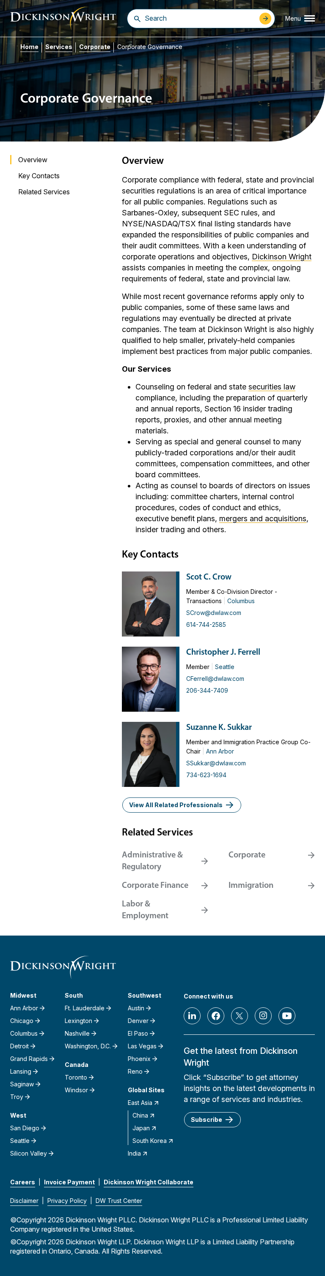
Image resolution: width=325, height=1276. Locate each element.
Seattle (224, 666)
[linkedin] (192, 1015)
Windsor (76, 1090)
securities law (271, 386)
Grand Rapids (29, 1058)
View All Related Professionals (176, 804)
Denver (138, 1020)
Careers (22, 1182)
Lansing (20, 1071)
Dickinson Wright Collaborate (148, 1182)
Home (29, 46)
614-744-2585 (206, 624)
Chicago (21, 1020)
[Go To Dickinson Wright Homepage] (63, 18)
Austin (136, 1008)
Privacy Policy (67, 1200)
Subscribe (206, 1119)
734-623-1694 (206, 774)
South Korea (149, 1140)
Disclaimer (24, 1200)
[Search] (137, 18)
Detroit (19, 1046)
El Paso (138, 1033)
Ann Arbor (220, 751)
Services (58, 46)
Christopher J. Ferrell (223, 652)
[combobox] (200, 18)
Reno (135, 1071)
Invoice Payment (69, 1182)
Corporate (94, 46)
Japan (141, 1128)
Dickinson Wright (281, 256)
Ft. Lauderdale (85, 1008)
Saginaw (22, 1084)
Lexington (78, 1020)
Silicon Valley (28, 1153)
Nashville (77, 1033)
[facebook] (215, 1015)
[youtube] (286, 1015)
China (140, 1115)
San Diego (24, 1128)
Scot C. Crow (208, 577)
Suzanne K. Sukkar (219, 728)
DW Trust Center (119, 1200)
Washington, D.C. (88, 1046)
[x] (239, 1015)
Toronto (76, 1077)
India (134, 1153)
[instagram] (263, 1015)
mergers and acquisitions (262, 518)
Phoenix (139, 1058)
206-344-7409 (207, 690)
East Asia (140, 1102)
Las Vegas (142, 1046)
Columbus (241, 600)
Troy (16, 1096)
